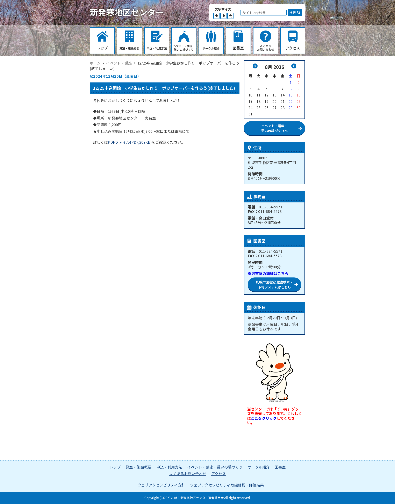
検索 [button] (292, 12)
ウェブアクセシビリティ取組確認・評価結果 (227, 485)
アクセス (218, 473)
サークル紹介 (259, 467)
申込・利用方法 (169, 467)
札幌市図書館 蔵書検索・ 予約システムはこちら (274, 284)
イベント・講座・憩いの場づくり (215, 467)
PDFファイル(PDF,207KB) (130, 142)
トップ (115, 467)
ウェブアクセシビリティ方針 (161, 485)
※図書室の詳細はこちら (268, 273)
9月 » (293, 65)
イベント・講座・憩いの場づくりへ (274, 128)
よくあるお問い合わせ (187, 473)
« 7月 (255, 65)
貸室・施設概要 (138, 467)
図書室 (280, 467)
